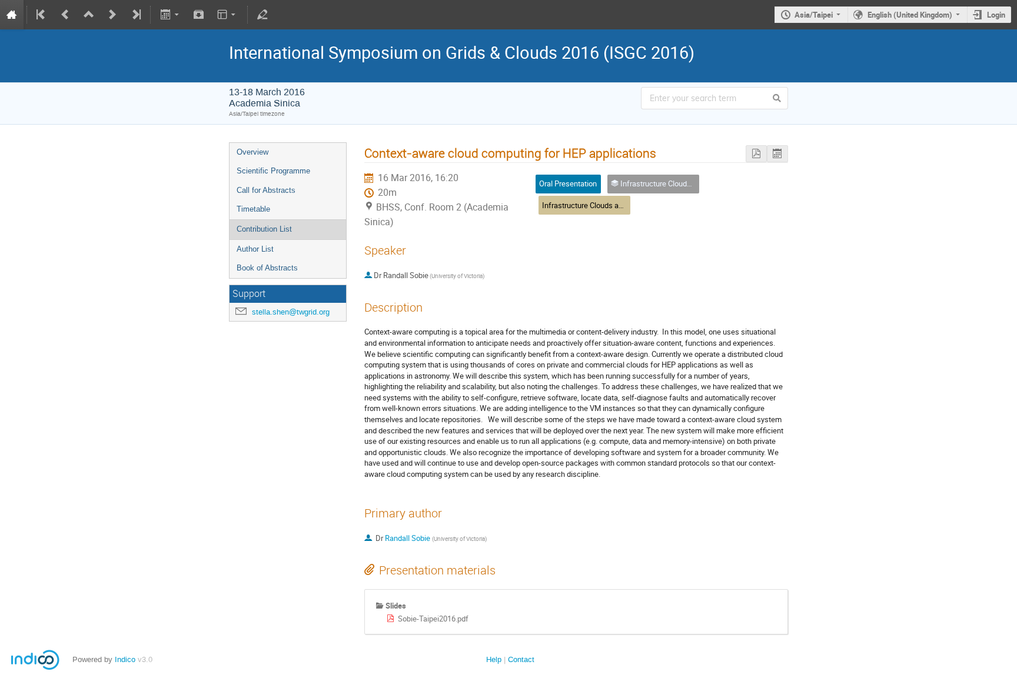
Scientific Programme (273, 170)
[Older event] (65, 14)
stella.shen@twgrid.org (291, 312)
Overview (252, 152)
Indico (125, 659)
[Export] (170, 14)
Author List (255, 249)
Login (996, 14)
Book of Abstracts (267, 267)
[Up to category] (89, 14)
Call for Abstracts (266, 190)
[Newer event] (112, 14)
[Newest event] (135, 14)
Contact (521, 659)
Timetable (253, 209)
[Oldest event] (42, 14)
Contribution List (264, 229)
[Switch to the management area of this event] (262, 14)
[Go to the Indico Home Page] (12, 14)
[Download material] (199, 14)
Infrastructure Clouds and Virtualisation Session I (623, 205)
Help (493, 659)
